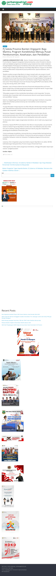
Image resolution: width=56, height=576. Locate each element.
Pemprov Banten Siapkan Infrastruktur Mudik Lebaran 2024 (16, 322)
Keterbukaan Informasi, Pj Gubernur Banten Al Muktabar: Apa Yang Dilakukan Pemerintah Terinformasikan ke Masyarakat (27, 164)
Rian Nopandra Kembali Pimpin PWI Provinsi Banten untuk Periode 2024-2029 (21, 314)
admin (18, 57)
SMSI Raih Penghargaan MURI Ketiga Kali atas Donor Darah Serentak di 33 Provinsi (22, 325)
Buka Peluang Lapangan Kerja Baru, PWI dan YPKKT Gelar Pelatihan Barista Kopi (21, 320)
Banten (5, 46)
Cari (3, 173)
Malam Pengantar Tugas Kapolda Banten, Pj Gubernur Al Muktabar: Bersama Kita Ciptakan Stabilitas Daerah (27, 169)
